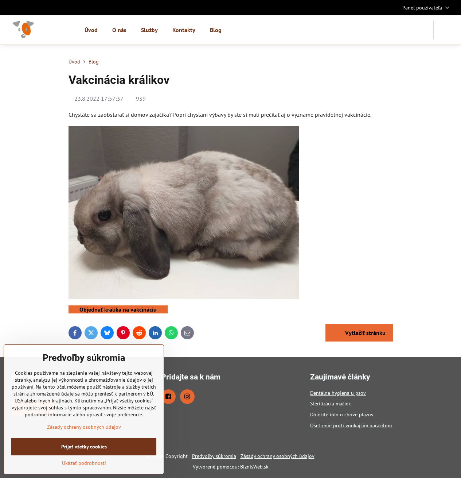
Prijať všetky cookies (84, 446)
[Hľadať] (444, 30)
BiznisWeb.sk (254, 466)
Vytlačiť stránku (365, 332)
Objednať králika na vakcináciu (118, 309)
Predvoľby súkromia (214, 456)
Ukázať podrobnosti (84, 463)
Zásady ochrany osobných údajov (278, 456)
